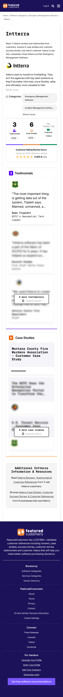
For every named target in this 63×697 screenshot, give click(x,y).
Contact (31, 608)
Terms (31, 598)
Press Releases (31, 632)
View (13, 138)
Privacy (31, 603)
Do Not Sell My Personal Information (31, 613)
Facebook (31, 647)
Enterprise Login (31, 674)
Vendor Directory (31, 580)
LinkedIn (31, 637)
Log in (46, 6)
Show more (12, 89)
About (31, 594)
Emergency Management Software (43, 15)
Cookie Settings (31, 618)
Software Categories (18, 15)
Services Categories (31, 576)
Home (5, 15)
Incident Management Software (39, 108)
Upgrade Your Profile (32, 660)
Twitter (31, 642)
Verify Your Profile (31, 665)
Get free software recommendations (31, 681)
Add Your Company (31, 669)
